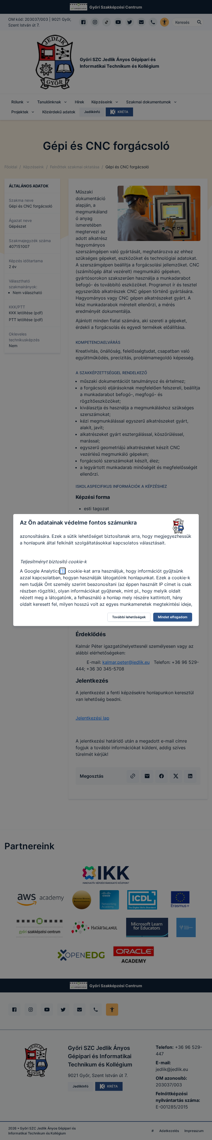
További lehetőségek (129, 617)
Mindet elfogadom (172, 617)
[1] (62, 571)
